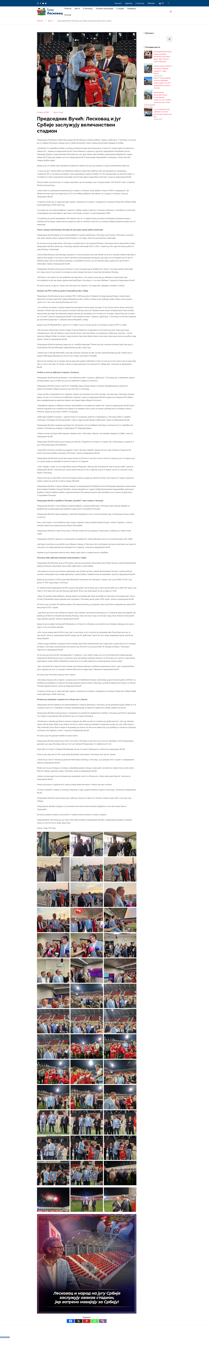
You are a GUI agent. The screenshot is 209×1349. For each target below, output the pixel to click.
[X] (78, 1321)
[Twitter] (46, 3)
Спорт (61, 112)
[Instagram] (38, 3)
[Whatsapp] (95, 1321)
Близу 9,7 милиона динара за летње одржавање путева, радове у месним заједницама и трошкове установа (162, 83)
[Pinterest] (86, 1321)
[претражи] (170, 11)
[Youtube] (43, 3)
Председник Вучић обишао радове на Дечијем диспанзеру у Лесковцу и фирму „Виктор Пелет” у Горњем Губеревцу (163, 56)
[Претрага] (169, 39)
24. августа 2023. (43, 112)
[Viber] (103, 1321)
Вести (56, 112)
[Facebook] (40, 3)
